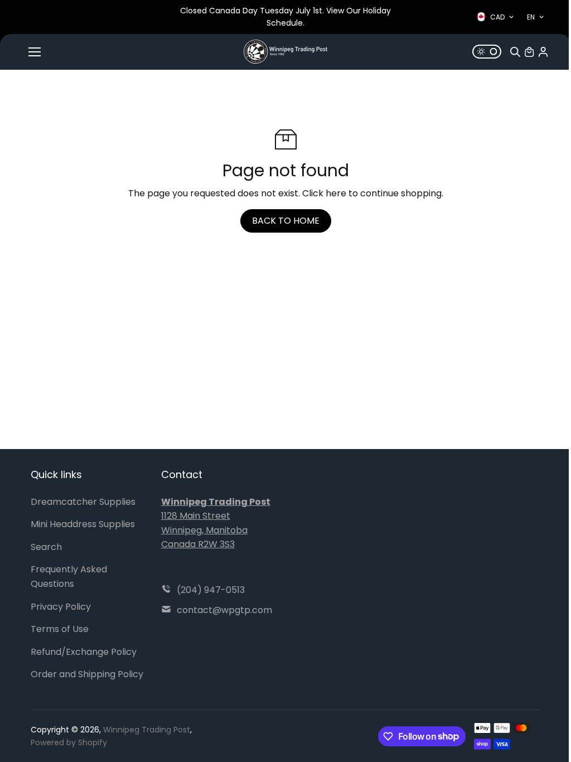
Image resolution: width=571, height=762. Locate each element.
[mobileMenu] (34, 52)
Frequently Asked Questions (69, 576)
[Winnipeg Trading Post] (285, 51)
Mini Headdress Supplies (83, 524)
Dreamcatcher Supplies (83, 501)
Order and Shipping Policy (87, 674)
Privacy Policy (61, 606)
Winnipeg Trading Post (146, 729)
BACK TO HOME (286, 220)
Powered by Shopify (69, 742)
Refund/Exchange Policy (84, 651)
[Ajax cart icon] (529, 51)
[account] (543, 51)
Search (46, 547)
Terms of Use (60, 629)
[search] (515, 51)
